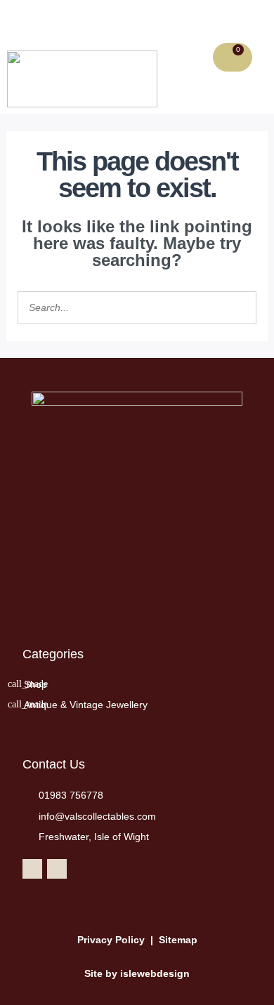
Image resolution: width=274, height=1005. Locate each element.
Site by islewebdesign (137, 973)
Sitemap (178, 939)
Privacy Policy (111, 939)
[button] (61, 21)
